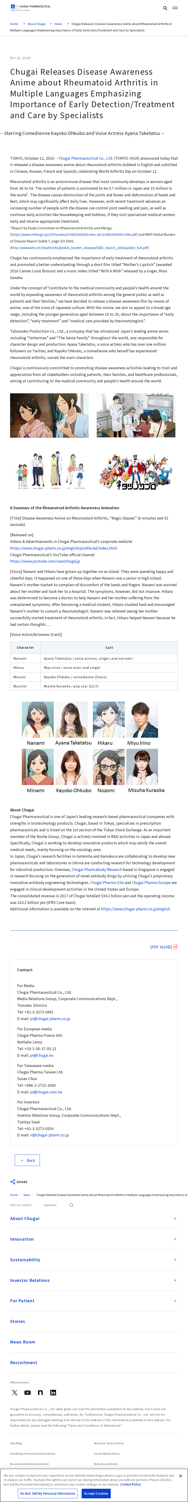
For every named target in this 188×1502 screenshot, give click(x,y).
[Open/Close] (175, 1218)
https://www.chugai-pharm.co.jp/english (135, 908)
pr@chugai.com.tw (46, 1091)
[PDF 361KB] (161, 946)
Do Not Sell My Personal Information (47, 1493)
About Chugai (37, 24)
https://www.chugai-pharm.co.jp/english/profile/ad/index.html (63, 548)
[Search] (165, 8)
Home (14, 24)
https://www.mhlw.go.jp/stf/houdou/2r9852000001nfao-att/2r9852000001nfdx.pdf (74, 234)
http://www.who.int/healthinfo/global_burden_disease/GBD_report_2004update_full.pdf (79, 247)
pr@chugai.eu (42, 1055)
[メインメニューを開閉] (175, 8)
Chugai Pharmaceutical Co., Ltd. (86, 158)
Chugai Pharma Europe (151, 882)
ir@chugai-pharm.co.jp (49, 1135)
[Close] (181, 1476)
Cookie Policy (130, 1484)
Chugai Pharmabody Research (97, 869)
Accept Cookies (96, 1493)
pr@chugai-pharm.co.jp (50, 1018)
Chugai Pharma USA (107, 882)
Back (31, 1160)
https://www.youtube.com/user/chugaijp (45, 561)
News (58, 24)
